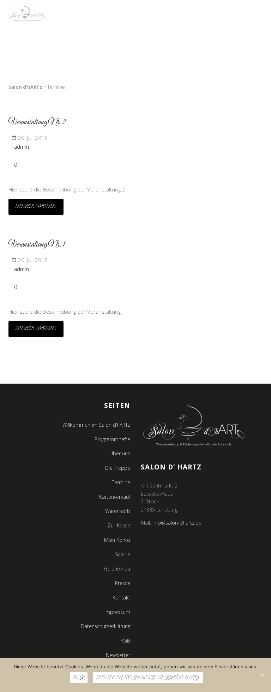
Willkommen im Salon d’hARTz (96, 424)
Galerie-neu (117, 568)
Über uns (119, 453)
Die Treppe (117, 468)
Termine (121, 482)
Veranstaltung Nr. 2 (37, 122)
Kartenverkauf (114, 496)
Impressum (117, 612)
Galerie (122, 554)
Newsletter (118, 655)
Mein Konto (117, 540)
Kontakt (121, 597)
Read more (36, 206)
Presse (122, 583)
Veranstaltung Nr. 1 (36, 244)
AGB (125, 640)
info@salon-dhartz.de (176, 522)
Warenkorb (117, 511)
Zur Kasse (119, 525)
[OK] (262, 675)
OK (78, 678)
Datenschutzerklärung (105, 626)
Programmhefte (112, 439)
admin (21, 146)
